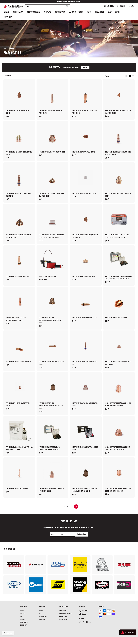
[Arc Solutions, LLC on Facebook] (83, 622)
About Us (22, 611)
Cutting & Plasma (18, 12)
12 (72, 506)
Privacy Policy (63, 611)
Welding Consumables (33, 12)
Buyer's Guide (8, 17)
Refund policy (23, 625)
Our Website (23, 619)
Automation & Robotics (76, 12)
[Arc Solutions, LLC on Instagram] (80, 622)
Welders (6, 12)
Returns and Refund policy (65, 614)
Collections (11, 48)
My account (42, 619)
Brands (89, 12)
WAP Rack (118, 12)
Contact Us (22, 614)
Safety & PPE (47, 12)
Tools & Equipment (60, 12)
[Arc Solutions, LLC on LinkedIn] (90, 622)
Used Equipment (99, 12)
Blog (21, 616)
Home (5, 48)
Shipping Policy (63, 616)
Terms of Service (24, 622)
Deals (110, 12)
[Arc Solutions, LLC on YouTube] (87, 622)
